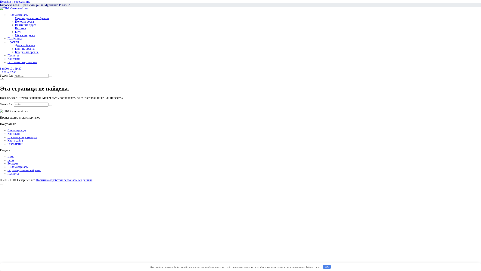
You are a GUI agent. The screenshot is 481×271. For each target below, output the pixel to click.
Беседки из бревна (27, 52)
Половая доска (24, 21)
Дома (11, 156)
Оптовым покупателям (22, 62)
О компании (15, 143)
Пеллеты (13, 55)
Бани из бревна (25, 48)
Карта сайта (15, 140)
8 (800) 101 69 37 (10, 70)
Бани (11, 160)
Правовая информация (22, 137)
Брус (18, 31)
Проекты (13, 41)
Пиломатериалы (18, 14)
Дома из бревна (25, 45)
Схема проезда (17, 130)
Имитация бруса (25, 25)
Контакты (14, 58)
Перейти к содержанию (15, 1)
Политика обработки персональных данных (64, 180)
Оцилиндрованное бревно (32, 18)
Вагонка (20, 28)
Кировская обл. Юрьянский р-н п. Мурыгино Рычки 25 (35, 5)
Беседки (13, 163)
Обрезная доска (25, 35)
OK (327, 266)
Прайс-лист (15, 38)
